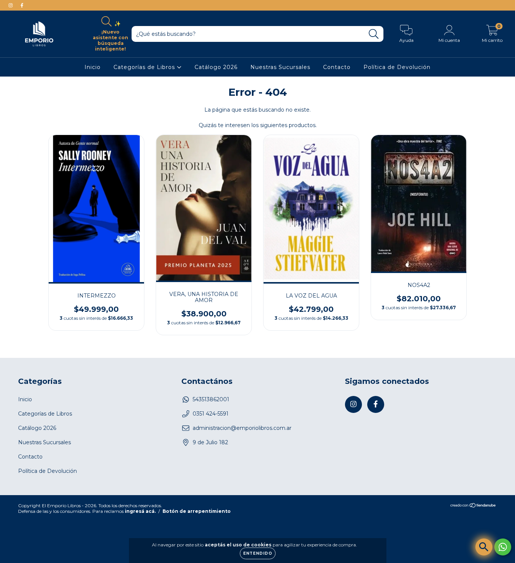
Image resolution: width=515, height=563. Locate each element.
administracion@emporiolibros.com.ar (242, 428)
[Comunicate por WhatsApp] (502, 546)
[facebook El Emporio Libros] (22, 5)
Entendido (257, 553)
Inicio (92, 67)
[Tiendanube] (473, 506)
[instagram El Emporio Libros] (11, 5)
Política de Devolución (397, 67)
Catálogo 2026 (216, 67)
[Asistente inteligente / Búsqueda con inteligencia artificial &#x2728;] (483, 546)
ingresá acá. (140, 511)
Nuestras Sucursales (280, 67)
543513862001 (211, 399)
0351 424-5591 (210, 413)
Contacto (337, 67)
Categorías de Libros (145, 67)
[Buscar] (374, 34)
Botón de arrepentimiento (196, 511)
